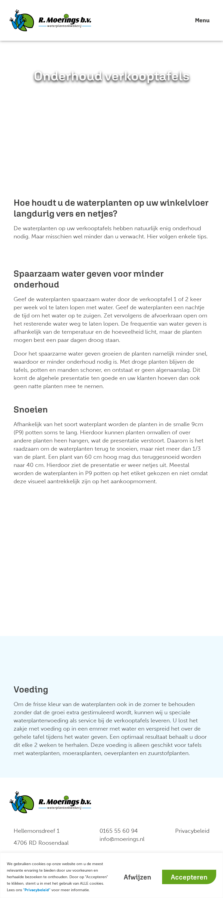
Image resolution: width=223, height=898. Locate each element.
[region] (111, 875)
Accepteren (189, 877)
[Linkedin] (188, 802)
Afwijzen (137, 877)
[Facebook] (172, 802)
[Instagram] (204, 802)
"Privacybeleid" (36, 890)
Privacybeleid (192, 830)
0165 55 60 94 (119, 830)
